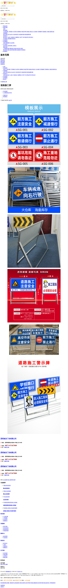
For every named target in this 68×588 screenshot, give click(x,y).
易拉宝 (33, 69)
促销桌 (30, 69)
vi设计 (11, 75)
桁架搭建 (3, 582)
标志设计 (8, 75)
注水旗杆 (38, 69)
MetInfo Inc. (20, 571)
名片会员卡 (12, 72)
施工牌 (10, 100)
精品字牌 (26, 69)
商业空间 (29, 75)
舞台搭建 (7, 582)
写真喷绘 (47, 69)
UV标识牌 (8, 69)
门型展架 (13, 69)
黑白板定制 (46, 582)
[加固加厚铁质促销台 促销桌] (10, 502)
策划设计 (5, 73)
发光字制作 (28, 582)
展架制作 (12, 582)
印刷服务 (5, 70)
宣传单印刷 (40, 582)
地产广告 (24, 75)
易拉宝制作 (22, 582)
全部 (4, 28)
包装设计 (15, 75)
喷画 (32, 582)
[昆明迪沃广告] (34, 3)
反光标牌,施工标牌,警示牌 (9, 479)
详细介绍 (5, 95)
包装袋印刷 (24, 72)
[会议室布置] (6, 496)
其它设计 (33, 75)
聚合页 (4, 79)
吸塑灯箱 (54, 69)
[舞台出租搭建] (7, 491)
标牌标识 (3, 64)
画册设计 (20, 75)
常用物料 (42, 69)
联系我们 (5, 96)
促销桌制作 (17, 582)
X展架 (50, 69)
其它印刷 (8, 72)
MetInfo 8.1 (8, 571)
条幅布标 (35, 582)
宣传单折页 (18, 72)
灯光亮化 (17, 69)
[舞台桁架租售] (7, 485)
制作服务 (3, 62)
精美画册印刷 (30, 72)
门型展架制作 (52, 582)
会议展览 (5, 76)
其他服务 (5, 77)
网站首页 (5, 26)
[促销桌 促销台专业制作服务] (10, 508)
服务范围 (3, 61)
